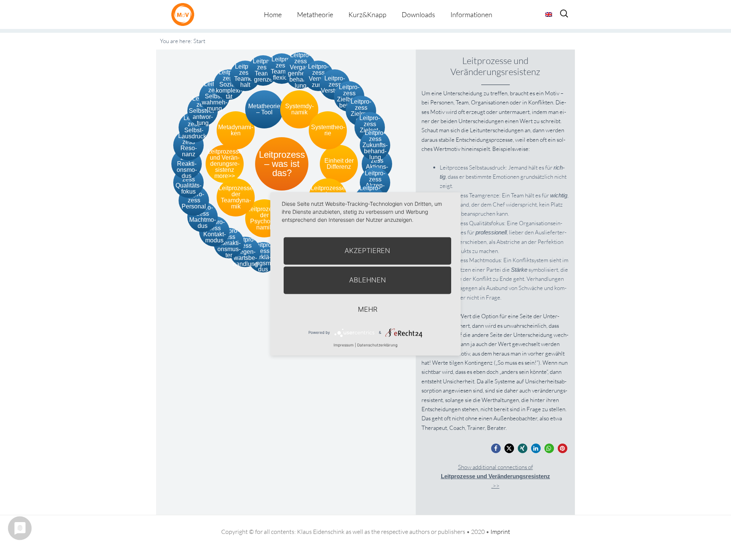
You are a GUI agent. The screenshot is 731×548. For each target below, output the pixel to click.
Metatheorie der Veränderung (184, 14)
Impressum (344, 345)
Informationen (471, 14)
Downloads (418, 14)
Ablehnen (367, 280)
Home (273, 14)
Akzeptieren (367, 251)
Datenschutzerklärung (377, 345)
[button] (496, 448)
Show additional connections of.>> (495, 476)
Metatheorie (315, 14)
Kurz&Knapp (367, 14)
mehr (367, 309)
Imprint (500, 531)
